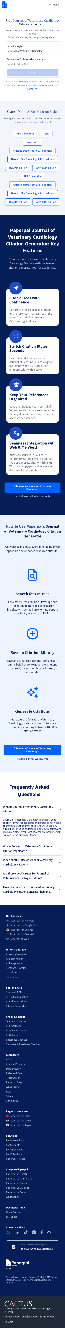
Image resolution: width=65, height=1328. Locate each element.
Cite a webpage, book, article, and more (26, 59)
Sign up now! (32, 88)
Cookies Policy (29, 1316)
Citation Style (15, 46)
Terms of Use (47, 1316)
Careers (9, 1321)
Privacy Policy (12, 1316)
